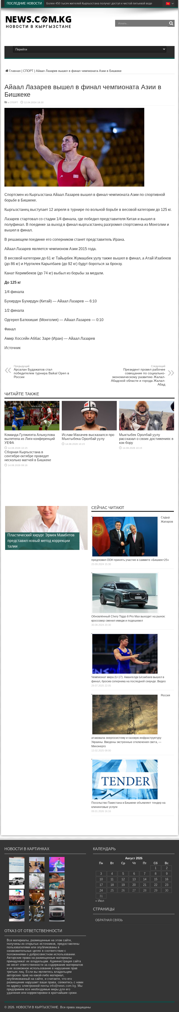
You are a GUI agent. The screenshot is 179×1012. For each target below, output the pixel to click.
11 (112, 879)
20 (134, 885)
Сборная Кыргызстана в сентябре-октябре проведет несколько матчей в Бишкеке (27, 456)
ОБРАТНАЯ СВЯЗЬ (109, 920)
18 (112, 885)
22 (155, 885)
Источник (12, 348)
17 (101, 885)
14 (144, 879)
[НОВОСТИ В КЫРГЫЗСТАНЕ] (38, 26)
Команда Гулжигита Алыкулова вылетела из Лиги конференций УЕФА (29, 439)
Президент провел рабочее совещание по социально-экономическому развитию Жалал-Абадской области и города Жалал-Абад (138, 375)
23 (166, 885)
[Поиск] (171, 23)
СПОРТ (28, 71)
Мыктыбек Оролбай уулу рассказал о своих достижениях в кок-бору (146, 439)
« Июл (99, 900)
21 (144, 885)
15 (155, 879)
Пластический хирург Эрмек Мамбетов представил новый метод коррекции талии (41, 540)
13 (134, 879)
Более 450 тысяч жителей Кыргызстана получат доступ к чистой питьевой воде (99, 3)
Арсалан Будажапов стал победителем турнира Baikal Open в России (41, 372)
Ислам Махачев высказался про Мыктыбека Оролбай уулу (88, 437)
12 (123, 879)
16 (166, 879)
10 (101, 879)
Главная (15, 71)
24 (101, 890)
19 (123, 885)
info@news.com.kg (63, 985)
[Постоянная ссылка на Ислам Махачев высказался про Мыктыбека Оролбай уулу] (89, 429)
